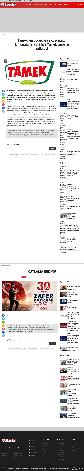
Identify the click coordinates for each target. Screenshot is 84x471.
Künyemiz (34, 452)
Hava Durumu (61, 443)
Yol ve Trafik (61, 445)
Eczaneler (60, 449)
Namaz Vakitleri (62, 447)
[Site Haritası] (19, 447)
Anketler (74, 445)
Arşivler (33, 449)
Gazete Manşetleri (62, 459)
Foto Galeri (34, 440)
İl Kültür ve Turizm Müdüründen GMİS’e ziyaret (72, 116)
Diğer (65, 5)
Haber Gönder (17, 457)
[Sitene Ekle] (22, 447)
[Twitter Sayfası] (4, 447)
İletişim (33, 455)
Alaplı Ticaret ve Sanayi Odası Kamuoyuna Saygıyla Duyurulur (73, 153)
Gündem (28, 5)
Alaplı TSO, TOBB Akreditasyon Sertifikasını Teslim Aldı (73, 249)
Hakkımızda (4, 453)
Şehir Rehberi (61, 458)
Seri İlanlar (60, 456)
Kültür (50, 5)
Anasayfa (3, 34)
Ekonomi (35, 5)
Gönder (52, 148)
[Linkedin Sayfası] (13, 447)
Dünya (8, 265)
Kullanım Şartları (18, 453)
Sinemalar (60, 454)
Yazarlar (33, 446)
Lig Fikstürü (60, 450)
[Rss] (16, 447)
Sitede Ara (75, 443)
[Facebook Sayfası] (2, 447)
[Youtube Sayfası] (10, 447)
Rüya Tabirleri (75, 449)
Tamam (75, 469)
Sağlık (40, 5)
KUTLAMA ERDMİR (72, 79)
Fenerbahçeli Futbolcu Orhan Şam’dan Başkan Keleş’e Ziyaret (73, 90)
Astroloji (74, 450)
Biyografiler (75, 447)
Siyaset (60, 5)
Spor (55, 5)
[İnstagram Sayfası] (7, 447)
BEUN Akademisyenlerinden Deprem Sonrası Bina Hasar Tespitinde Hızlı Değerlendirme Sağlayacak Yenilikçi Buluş (73, 105)
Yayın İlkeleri (4, 455)
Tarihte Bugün (61, 452)
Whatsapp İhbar (18, 455)
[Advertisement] (42, 20)
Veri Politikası (4, 457)
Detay (75, 467)
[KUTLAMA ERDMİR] (29, 295)
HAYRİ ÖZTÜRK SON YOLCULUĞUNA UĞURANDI (72, 239)
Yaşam (45, 5)
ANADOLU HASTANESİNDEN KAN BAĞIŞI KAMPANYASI (73, 198)
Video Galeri (34, 443)
